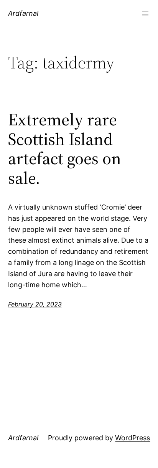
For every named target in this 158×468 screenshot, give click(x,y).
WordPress (132, 438)
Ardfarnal (23, 13)
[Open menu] (145, 13)
